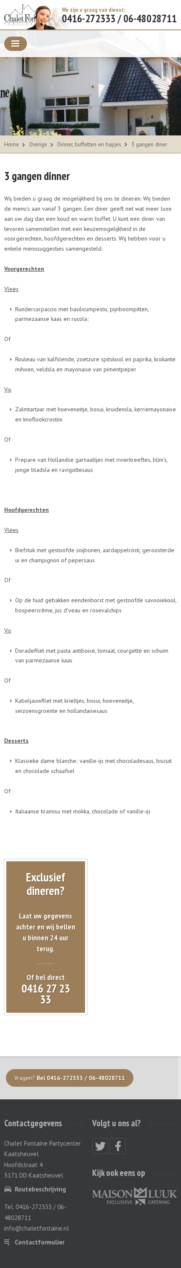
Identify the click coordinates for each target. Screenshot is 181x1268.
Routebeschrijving (40, 1189)
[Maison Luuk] (134, 1195)
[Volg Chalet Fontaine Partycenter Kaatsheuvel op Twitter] (100, 1146)
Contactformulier (39, 1242)
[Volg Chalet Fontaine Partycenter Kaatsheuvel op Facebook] (118, 1146)
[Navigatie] (15, 44)
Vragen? (69, 1078)
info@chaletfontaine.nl (36, 1228)
